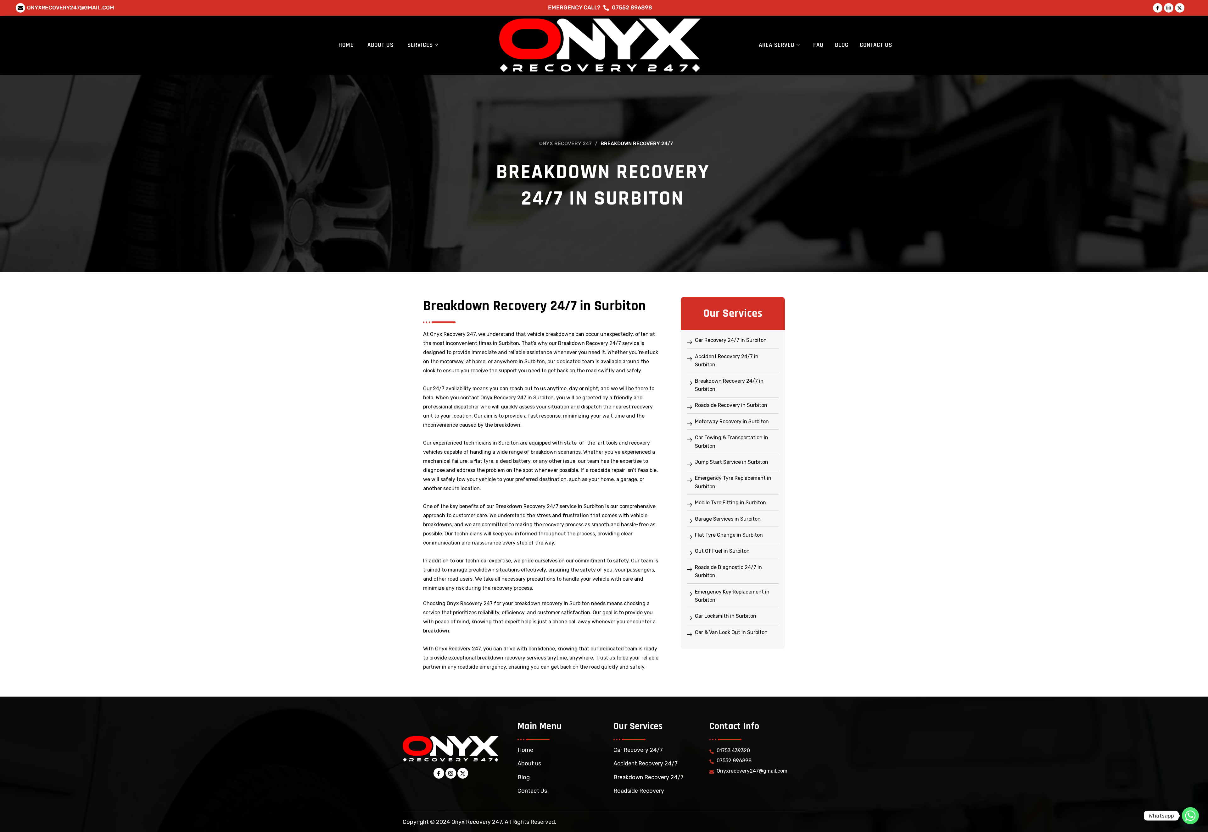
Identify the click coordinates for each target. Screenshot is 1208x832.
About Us (380, 45)
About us (529, 763)
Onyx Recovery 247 (565, 143)
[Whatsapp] (1190, 815)
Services (420, 45)
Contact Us (876, 45)
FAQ (818, 45)
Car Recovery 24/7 (638, 750)
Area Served (777, 45)
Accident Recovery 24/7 (645, 763)
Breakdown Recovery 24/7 (648, 777)
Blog (841, 45)
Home (346, 45)
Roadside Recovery (638, 790)
